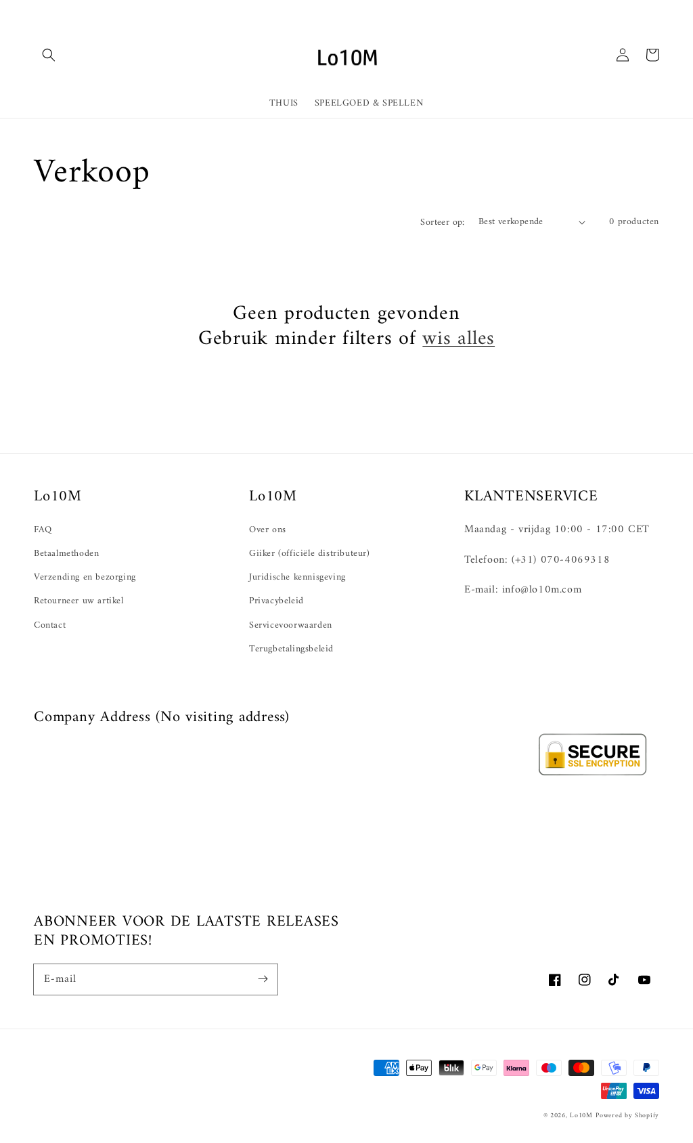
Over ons (267, 529)
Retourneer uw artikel (79, 600)
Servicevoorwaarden (290, 625)
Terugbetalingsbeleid (291, 649)
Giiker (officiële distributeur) (309, 553)
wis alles (458, 338)
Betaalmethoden (66, 553)
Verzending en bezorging (85, 577)
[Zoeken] (49, 55)
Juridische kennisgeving (297, 577)
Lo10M (581, 1115)
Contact (50, 625)
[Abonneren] (262, 979)
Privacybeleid (276, 600)
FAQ (43, 529)
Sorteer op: (442, 222)
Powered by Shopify (627, 1115)
